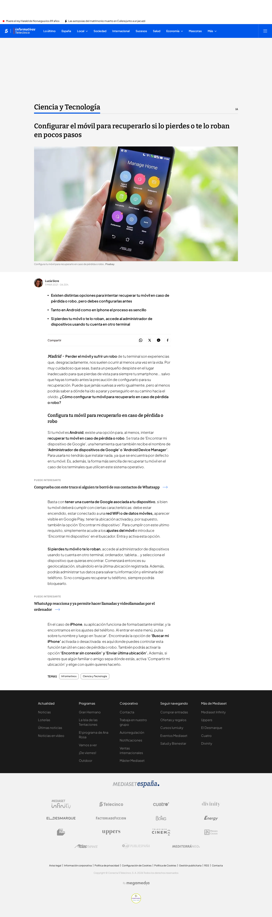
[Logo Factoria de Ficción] (111, 818)
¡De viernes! (87, 753)
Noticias (44, 712)
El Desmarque (211, 728)
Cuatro (206, 735)
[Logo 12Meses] (211, 832)
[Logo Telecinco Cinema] (161, 832)
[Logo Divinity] (211, 804)
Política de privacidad (107, 865)
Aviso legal (55, 865)
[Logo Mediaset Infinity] (61, 804)
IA (236, 109)
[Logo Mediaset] (136, 786)
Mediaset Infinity (213, 712)
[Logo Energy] (211, 818)
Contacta (127, 712)
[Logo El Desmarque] (61, 818)
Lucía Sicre (52, 280)
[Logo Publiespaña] (136, 846)
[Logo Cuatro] (161, 804)
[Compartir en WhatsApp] (140, 340)
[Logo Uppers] (111, 832)
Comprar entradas (174, 712)
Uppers (206, 720)
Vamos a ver (88, 745)
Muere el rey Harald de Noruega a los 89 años (33, 21)
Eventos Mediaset (173, 735)
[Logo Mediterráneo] (186, 846)
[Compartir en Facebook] (167, 340)
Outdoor (85, 760)
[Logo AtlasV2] (86, 846)
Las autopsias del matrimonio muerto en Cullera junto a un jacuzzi (106, 21)
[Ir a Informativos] (24, 31)
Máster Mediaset (132, 760)
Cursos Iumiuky (171, 728)
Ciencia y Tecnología (67, 107)
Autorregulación (132, 732)
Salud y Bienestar (173, 743)
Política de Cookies (165, 865)
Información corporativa (78, 865)
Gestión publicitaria (190, 865)
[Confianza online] (136, 902)
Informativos (68, 676)
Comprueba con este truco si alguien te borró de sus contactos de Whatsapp (97, 487)
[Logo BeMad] (61, 832)
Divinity (206, 743)
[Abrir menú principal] (265, 31)
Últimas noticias (50, 728)
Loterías (44, 720)
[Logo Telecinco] (111, 804)
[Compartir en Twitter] (149, 340)
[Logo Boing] (161, 818)
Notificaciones (131, 740)
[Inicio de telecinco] (6, 31)
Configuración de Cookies (137, 865)
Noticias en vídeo (51, 735)
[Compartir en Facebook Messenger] (158, 340)
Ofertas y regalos (173, 720)
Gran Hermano (90, 712)
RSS (206, 865)
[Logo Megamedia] (138, 883)
